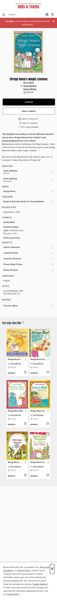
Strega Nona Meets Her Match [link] (16, 411)
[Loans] (47, 15)
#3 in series (28, 83)
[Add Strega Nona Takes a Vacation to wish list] (47, 424)
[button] (29, 102)
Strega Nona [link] (13, 462)
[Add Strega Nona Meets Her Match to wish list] (25, 424)
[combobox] (23, 15)
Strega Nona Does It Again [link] (38, 359)
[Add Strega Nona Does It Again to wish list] (47, 372)
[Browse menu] (52, 14)
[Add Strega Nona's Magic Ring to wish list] (25, 372)
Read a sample (29, 111)
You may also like (12, 323)
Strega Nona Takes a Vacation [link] (38, 411)
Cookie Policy (13, 594)
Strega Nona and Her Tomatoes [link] (38, 462)
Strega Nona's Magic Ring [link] (16, 359)
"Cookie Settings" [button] (40, 584)
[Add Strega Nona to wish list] (25, 475)
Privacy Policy (24, 570)
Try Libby (9, 21)
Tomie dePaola (29, 86)
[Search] (4, 14)
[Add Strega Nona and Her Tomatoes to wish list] (47, 475)
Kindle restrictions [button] (11, 237)
